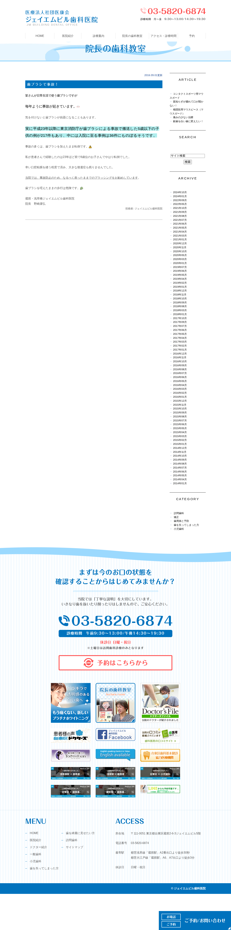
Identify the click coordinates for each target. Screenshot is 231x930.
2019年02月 (180, 283)
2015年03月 (180, 436)
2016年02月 (180, 393)
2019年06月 (180, 271)
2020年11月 (179, 247)
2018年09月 (180, 302)
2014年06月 (180, 471)
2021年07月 (180, 220)
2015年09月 (180, 412)
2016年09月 (180, 365)
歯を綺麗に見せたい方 (80, 833)
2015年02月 (180, 440)
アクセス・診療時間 (163, 35)
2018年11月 (179, 294)
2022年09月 (180, 200)
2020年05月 (180, 255)
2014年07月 (180, 467)
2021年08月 (180, 216)
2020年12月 (180, 243)
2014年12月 (180, 448)
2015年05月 (180, 428)
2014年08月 (180, 463)
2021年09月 (180, 212)
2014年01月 (180, 483)
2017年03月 (180, 341)
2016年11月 (179, 357)
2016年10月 (180, 361)
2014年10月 (180, 455)
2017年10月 (180, 318)
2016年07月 (180, 373)
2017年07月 (180, 326)
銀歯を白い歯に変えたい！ (188, 121)
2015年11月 (179, 404)
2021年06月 (180, 223)
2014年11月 (179, 452)
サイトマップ (74, 847)
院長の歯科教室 (132, 35)
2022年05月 (180, 204)
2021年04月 (180, 231)
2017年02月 (180, 345)
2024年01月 (180, 196)
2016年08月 (180, 369)
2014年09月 (180, 459)
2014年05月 (180, 475)
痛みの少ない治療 (183, 117)
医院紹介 (35, 840)
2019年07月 (180, 267)
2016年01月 (180, 397)
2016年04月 (180, 385)
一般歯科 (35, 854)
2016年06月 (180, 377)
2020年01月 (180, 263)
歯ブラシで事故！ (43, 84)
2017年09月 (180, 322)
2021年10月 (180, 208)
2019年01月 (180, 286)
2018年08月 (180, 306)
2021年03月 (180, 235)
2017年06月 (180, 330)
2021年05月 (180, 227)
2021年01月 (180, 239)
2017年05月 (180, 334)
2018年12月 (180, 290)
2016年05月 (180, 381)
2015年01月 (180, 444)
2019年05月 (180, 275)
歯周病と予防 (181, 521)
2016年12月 (180, 353)
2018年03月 (180, 310)
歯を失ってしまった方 (186, 525)
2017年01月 (180, 349)
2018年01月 (180, 314)
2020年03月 (180, 259)
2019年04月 (180, 279)
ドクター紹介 (38, 847)
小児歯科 (179, 529)
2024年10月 (180, 192)
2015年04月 (180, 432)
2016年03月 (180, 389)
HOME (40, 35)
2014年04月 (180, 479)
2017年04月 (180, 338)
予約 (192, 35)
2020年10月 (180, 251)
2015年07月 (180, 420)
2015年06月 (180, 424)
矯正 (176, 517)
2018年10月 (180, 298)
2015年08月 (180, 416)
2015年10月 (180, 408)
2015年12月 (180, 401)
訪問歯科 (179, 513)
